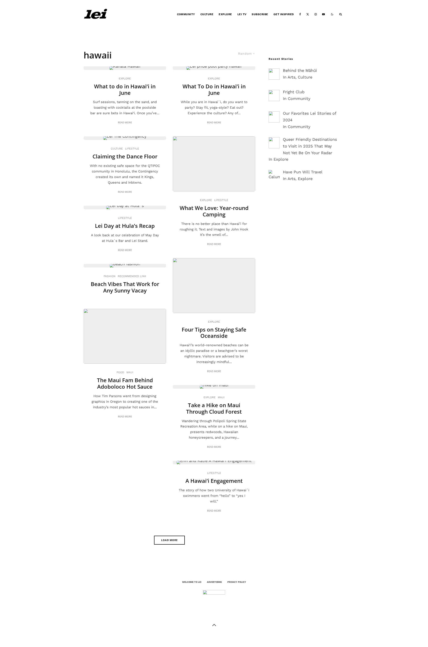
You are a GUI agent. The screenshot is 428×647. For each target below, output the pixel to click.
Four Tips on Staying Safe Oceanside (214, 332)
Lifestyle (132, 148)
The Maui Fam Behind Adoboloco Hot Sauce (125, 383)
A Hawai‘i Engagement (214, 481)
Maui (129, 372)
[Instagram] (315, 14)
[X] (308, 14)
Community (186, 14)
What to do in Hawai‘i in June (125, 89)
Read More (125, 122)
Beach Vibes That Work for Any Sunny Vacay (125, 287)
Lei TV (242, 14)
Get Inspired (284, 14)
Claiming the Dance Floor (125, 156)
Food (120, 372)
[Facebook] (300, 14)
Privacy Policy (236, 582)
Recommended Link (132, 276)
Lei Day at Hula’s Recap (125, 226)
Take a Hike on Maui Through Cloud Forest (214, 408)
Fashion (109, 276)
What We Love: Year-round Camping (214, 211)
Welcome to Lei (191, 582)
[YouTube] (323, 14)
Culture (206, 14)
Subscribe (260, 14)
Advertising (214, 582)
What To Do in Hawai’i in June (214, 89)
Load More (169, 540)
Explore (225, 14)
